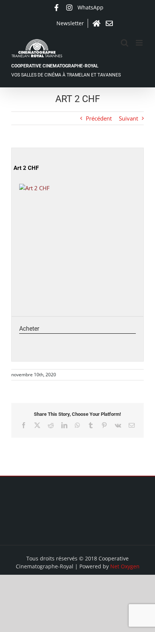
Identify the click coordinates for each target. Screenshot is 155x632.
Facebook (56, 7)
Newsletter (70, 23)
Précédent (99, 118)
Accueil (96, 23)
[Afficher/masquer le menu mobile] (140, 43)
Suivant (128, 118)
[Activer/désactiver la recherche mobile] (124, 43)
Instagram (69, 7)
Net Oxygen (125, 566)
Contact (109, 23)
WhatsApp (90, 7)
